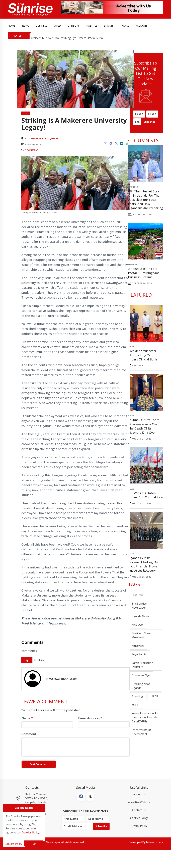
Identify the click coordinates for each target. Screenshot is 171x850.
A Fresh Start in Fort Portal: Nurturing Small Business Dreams (144, 273)
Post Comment (39, 764)
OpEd (57, 25)
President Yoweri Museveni (142, 635)
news (25, 25)
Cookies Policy (139, 818)
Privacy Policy (139, 826)
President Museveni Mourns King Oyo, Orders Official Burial (66, 38)
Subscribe (149, 121)
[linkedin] (121, 143)
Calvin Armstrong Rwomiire (142, 665)
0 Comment (32, 150)
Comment (28, 734)
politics (91, 25)
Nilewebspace (154, 842)
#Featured (39, 659)
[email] (105, 143)
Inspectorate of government (141, 732)
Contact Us (139, 810)
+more (124, 25)
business (41, 25)
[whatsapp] (127, 143)
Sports (109, 25)
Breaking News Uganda (141, 686)
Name (27, 718)
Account (141, 25)
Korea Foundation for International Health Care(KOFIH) (145, 717)
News (131, 346)
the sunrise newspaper (139, 605)
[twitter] (116, 143)
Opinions (133, 186)
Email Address (90, 718)
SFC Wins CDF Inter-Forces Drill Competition (145, 495)
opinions (73, 25)
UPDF (154, 696)
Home (11, 25)
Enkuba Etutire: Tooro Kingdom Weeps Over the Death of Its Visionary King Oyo (143, 426)
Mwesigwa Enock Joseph (44, 138)
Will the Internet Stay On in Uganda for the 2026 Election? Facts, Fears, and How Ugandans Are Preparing (145, 199)
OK (35, 844)
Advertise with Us (139, 802)
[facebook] (111, 143)
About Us (139, 794)
